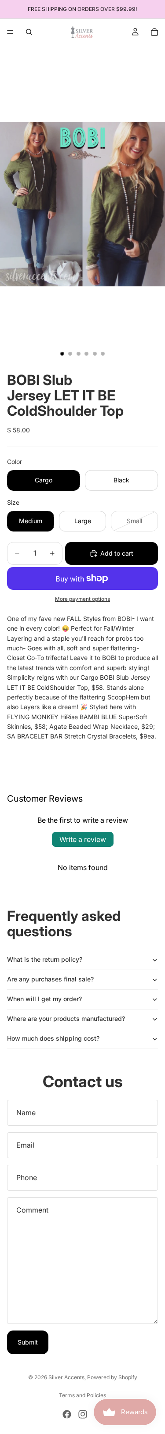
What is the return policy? (44, 959)
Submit (28, 1342)
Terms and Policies (82, 1395)
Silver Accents (66, 1377)
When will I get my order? (44, 998)
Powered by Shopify (112, 1377)
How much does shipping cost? (53, 1038)
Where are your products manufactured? (66, 1018)
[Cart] (154, 32)
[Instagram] (82, 1414)
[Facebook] (67, 1414)
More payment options (82, 599)
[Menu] (10, 32)
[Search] (29, 32)
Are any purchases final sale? (50, 979)
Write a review (82, 839)
